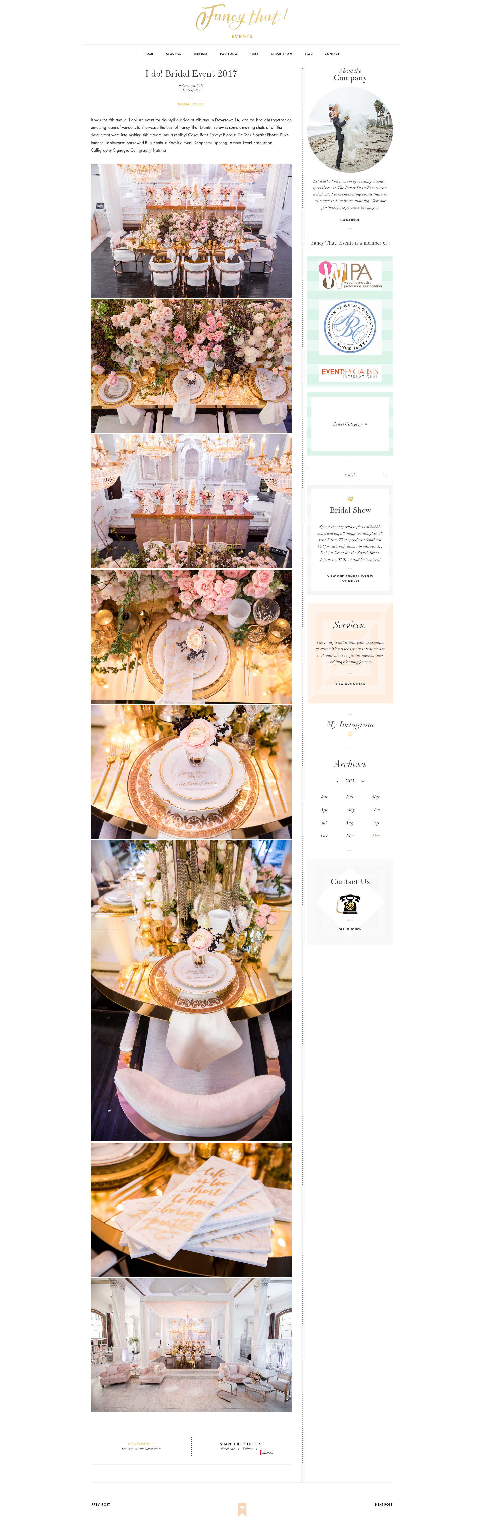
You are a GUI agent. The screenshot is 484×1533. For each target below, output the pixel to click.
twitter (247, 1449)
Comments (139, 1444)
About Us (174, 54)
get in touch (350, 929)
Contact (332, 54)
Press (254, 54)
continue (350, 220)
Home (149, 54)
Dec (376, 836)
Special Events (191, 104)
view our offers (350, 684)
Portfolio (229, 54)
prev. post (101, 1504)
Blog (309, 54)
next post (384, 1504)
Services (201, 54)
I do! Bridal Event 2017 (191, 73)
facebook (228, 1449)
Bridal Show (282, 54)
